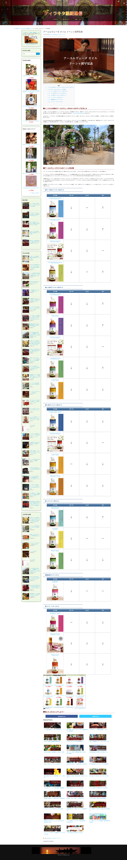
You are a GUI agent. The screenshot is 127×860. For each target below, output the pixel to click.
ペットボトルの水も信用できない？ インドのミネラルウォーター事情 (35, 308)
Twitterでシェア (95, 716)
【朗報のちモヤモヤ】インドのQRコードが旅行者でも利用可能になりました (35, 300)
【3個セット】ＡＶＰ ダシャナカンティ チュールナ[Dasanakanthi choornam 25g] (69, 696)
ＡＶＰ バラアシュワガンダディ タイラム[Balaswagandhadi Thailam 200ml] (69, 685)
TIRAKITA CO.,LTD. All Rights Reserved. (63, 854)
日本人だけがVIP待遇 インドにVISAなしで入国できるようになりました (35, 578)
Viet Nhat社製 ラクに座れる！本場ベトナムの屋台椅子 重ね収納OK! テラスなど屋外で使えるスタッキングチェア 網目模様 (31, 91)
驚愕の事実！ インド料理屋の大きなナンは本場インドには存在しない (35, 595)
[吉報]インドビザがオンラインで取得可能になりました (35, 536)
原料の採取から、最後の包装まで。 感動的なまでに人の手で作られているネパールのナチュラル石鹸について (35, 504)
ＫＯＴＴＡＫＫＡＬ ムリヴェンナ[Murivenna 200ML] (59, 696)
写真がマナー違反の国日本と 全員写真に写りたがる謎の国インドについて (35, 350)
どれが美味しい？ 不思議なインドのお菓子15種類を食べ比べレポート (35, 494)
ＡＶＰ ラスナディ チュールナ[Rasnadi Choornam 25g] (59, 685)
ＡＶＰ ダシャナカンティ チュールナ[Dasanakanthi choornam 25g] (80, 707)
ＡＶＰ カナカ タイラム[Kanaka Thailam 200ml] (80, 696)
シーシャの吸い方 (33, 551)
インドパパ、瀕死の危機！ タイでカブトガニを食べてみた (35, 384)
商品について (50, 34)
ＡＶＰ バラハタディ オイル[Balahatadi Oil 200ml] (80, 685)
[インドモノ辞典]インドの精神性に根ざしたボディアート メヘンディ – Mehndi (35, 418)
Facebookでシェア (61, 716)
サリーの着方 (32, 425)
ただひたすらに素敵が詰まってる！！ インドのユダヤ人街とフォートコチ (35, 435)
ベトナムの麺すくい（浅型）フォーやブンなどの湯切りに (31, 120)
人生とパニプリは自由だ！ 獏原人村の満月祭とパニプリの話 (35, 257)
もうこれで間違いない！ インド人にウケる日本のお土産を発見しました (35, 367)
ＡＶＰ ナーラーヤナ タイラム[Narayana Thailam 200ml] (69, 707)
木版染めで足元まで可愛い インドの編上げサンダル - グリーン (31, 76)
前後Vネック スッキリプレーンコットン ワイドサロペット (31, 173)
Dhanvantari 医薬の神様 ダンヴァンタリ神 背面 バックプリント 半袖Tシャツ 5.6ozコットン (31, 106)
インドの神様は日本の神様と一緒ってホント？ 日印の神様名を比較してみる (35, 274)
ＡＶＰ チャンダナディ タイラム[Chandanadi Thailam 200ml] (48, 696)
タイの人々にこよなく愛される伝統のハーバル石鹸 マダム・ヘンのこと (35, 401)
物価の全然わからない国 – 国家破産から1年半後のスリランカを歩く (34, 325)
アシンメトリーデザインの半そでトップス (31, 159)
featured (55, 34)
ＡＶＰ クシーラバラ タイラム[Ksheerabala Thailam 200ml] (59, 707)
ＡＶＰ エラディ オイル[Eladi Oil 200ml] (48, 685)
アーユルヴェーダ (60, 34)
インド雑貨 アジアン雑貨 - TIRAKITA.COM (79, 708)
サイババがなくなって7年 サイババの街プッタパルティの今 (35, 410)
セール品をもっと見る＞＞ (35, 193)
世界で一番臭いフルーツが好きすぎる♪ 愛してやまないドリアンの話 (35, 452)
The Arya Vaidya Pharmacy (79, 113)
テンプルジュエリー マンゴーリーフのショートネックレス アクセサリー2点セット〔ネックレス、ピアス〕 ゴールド (31, 188)
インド (64, 34)
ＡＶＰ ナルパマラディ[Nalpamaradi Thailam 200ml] (48, 707)
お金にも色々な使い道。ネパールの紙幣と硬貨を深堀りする (35, 469)
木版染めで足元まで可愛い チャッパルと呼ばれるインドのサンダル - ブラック (31, 145)
